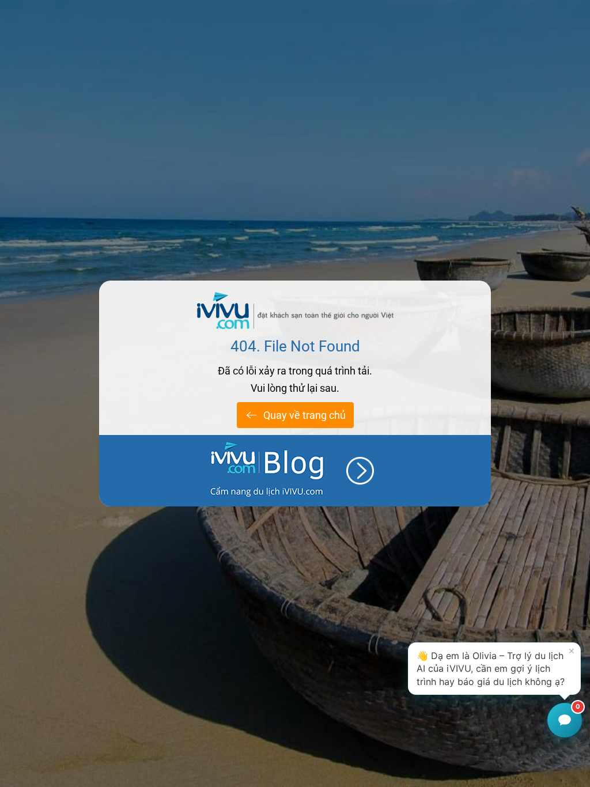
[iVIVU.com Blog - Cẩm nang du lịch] (295, 470)
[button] (494, 668)
